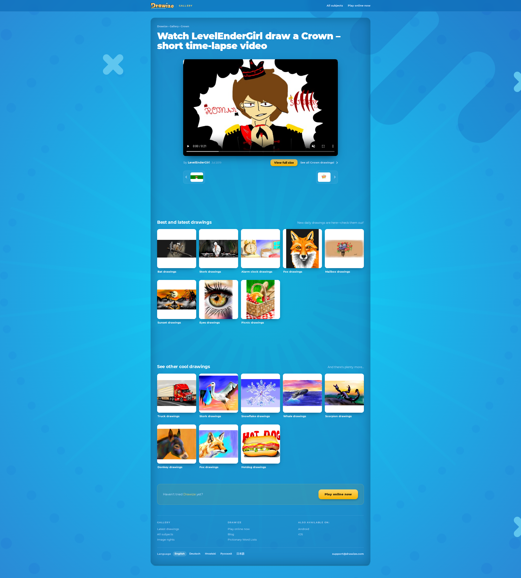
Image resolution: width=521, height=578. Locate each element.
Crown (185, 26)
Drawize (162, 26)
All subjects (335, 5)
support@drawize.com (348, 553)
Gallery (174, 26)
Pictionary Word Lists (242, 539)
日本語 (240, 553)
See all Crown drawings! (317, 162)
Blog (231, 534)
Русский (226, 553)
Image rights (166, 539)
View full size (284, 162)
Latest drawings (168, 529)
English (180, 553)
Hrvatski (210, 553)
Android (303, 529)
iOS (300, 534)
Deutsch (194, 553)
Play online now (359, 5)
